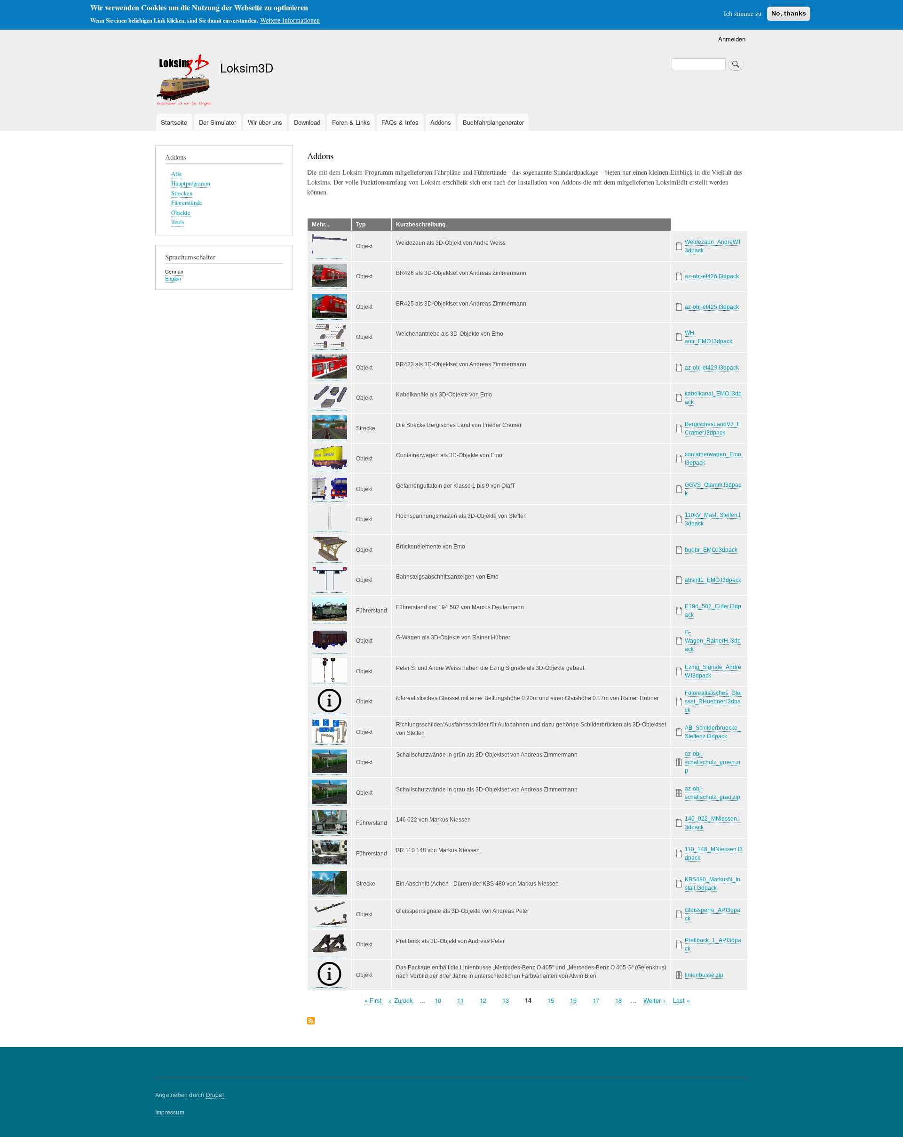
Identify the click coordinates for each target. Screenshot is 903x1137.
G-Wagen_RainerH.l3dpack (713, 641)
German (174, 271)
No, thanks (788, 13)
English (173, 278)
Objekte (180, 213)
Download (307, 122)
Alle (176, 174)
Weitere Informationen (290, 20)
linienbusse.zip (704, 975)
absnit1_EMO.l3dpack (713, 580)
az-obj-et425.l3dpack (712, 307)
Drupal (215, 1094)
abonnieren (311, 1021)
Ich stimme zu (742, 13)
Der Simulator (217, 122)
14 (528, 1000)
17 (596, 1000)
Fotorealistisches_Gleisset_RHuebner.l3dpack (713, 701)
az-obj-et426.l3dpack (712, 276)
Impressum (169, 1112)
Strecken (181, 193)
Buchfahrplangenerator (493, 122)
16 (573, 1000)
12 (483, 1000)
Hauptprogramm (190, 183)
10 (438, 1000)
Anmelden (731, 38)
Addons (440, 122)
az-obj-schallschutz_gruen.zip (712, 762)
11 (460, 1000)
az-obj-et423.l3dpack (712, 367)
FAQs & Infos (400, 122)
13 (505, 1000)
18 (618, 1000)
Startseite (174, 122)
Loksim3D (246, 67)
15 (550, 1000)
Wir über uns (265, 122)
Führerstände (186, 203)
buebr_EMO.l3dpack (711, 550)
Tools (177, 222)
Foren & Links (351, 122)
